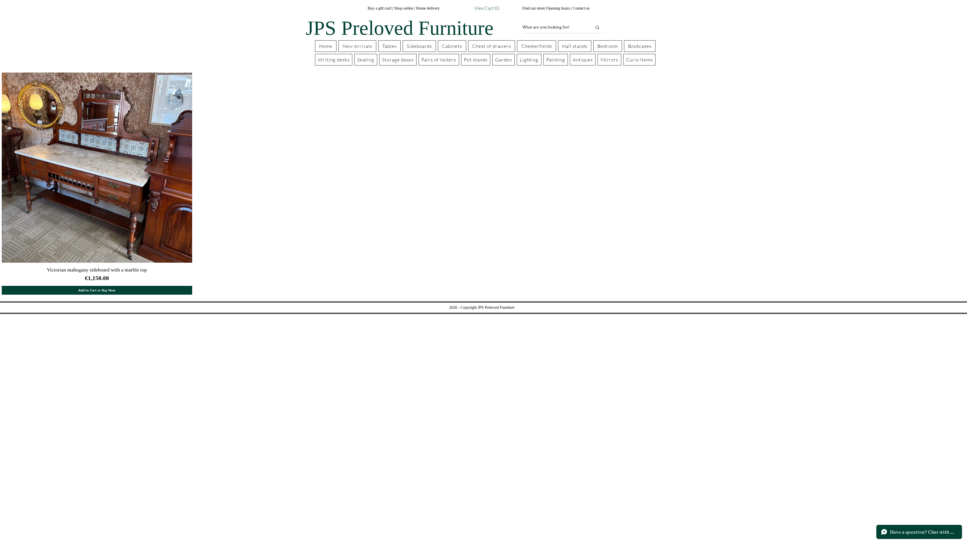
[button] (477, 8)
